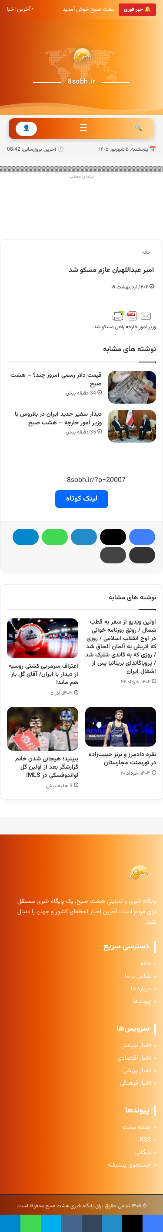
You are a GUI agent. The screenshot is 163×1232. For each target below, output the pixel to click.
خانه (147, 252)
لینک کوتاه (81, 498)
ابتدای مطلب (81, 177)
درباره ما (141, 989)
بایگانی (143, 1153)
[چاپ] (113, 555)
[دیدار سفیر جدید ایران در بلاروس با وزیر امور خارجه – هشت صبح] (132, 426)
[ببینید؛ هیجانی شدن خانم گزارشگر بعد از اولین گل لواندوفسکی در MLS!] (42, 729)
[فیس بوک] (142, 537)
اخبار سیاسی (135, 1046)
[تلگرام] (26, 537)
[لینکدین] (84, 537)
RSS (145, 1140)
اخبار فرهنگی (135, 1083)
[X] (113, 537)
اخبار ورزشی (137, 1071)
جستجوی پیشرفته (129, 1165)
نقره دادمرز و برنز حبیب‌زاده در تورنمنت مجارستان (122, 759)
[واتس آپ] (55, 537)
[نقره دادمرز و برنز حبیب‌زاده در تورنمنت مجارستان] (120, 727)
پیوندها (142, 1001)
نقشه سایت (136, 1127)
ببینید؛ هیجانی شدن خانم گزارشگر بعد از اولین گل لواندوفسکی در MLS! (46, 767)
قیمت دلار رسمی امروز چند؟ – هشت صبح (56, 380)
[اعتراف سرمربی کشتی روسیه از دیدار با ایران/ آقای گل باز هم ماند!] (42, 638)
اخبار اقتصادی (134, 1058)
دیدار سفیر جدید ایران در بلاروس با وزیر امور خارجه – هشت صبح (58, 419)
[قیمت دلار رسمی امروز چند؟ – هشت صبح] (132, 387)
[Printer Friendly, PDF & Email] (132, 316)
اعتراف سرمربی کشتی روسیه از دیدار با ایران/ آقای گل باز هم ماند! (43, 675)
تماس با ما (138, 976)
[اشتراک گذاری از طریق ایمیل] (142, 555)
